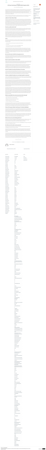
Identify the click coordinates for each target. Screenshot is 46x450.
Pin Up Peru (15, 379)
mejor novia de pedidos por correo (18, 329)
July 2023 (6, 178)
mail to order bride (16, 321)
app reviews (15, 205)
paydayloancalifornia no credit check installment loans (17, 362)
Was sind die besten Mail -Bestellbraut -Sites (17, 423)
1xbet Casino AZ (16, 182)
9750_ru (15, 200)
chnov (15, 266)
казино (15, 436)
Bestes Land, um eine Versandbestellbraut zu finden (17, 221)
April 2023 (6, 182)
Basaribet (15, 213)
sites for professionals (16, 403)
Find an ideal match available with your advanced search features (36, 9)
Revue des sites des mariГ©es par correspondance (18, 393)
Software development (17, 410)
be (14, 214)
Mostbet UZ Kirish (16, 346)
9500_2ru (15, 195)
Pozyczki (15, 384)
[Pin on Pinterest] (19, 139)
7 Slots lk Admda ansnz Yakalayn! (36, 15)
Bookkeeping (16, 231)
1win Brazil (15, 173)
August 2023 (6, 177)
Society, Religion (16, 409)
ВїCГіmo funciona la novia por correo (17, 433)
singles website (16, 400)
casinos (15, 259)
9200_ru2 (15, 191)
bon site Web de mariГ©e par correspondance (17, 230)
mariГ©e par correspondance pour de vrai (18, 323)
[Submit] (40, 4)
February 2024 (7, 169)
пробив (15, 441)
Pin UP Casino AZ (16, 378)
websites (15, 426)
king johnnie (15, 313)
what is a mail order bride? (17, 429)
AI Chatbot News (16, 204)
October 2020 (7, 209)
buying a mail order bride (17, 248)
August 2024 (6, 161)
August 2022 (6, 192)
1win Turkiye (15, 178)
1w (14, 169)
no (14, 350)
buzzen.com (22, 122)
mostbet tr (15, 344)
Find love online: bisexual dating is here (36, 13)
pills (14, 371)
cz (14, 275)
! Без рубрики (16, 156)
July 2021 (6, 204)
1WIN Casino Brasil (16, 174)
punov (15, 388)
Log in (24, 156)
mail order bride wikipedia (17, 318)
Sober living (15, 406)
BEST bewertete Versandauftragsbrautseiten (17, 216)
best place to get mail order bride (18, 219)
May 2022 (6, 196)
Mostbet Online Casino (17, 340)
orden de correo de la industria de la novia (18, 356)
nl (14, 349)
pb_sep (15, 369)
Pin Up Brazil (15, 375)
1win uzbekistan (16, 179)
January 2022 (6, 201)
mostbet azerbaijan (16, 336)
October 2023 (7, 174)
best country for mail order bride (18, 218)
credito (15, 271)
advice (15, 201)
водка (15, 435)
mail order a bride (16, 317)
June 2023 (6, 179)
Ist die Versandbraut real (17, 305)
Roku (15, 394)
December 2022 (7, 187)
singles (15, 399)
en (14, 280)
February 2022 (7, 200)
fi (14, 284)
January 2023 (6, 186)
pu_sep (15, 387)
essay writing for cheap (17, 283)
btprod (15, 243)
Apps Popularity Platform (27, 148)
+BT (14, 161)
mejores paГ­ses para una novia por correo (18, 331)
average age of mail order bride (18, 209)
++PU (15, 160)
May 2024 (6, 165)
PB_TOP (15, 370)
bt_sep (15, 239)
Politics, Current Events (17, 382)
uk (14, 414)
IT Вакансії (15, 308)
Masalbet (15, 324)
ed (14, 279)
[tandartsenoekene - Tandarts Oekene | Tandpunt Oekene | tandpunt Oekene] (8, 1)
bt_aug (15, 235)
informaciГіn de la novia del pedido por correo (18, 303)
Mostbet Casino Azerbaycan (17, 337)
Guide (15, 296)
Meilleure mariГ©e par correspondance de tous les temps (18, 328)
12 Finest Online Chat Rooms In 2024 (11, 148)
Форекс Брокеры (16, 444)
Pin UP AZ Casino (16, 374)
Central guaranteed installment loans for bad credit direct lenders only (18, 262)
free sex (15, 293)
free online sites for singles (17, 292)
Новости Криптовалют (17, 440)
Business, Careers (16, 244)
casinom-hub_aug (16, 258)
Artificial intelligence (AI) (17, 208)
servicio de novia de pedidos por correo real (18, 396)
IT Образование (16, 309)
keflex (15, 312)
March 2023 (6, 183)
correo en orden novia (16, 270)
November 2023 (7, 173)
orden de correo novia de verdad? (18, 357)
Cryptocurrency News (17, 274)
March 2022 (6, 199)
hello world (15, 299)
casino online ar (16, 255)
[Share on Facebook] (15, 139)
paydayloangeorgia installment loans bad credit (18, 364)
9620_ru (15, 199)
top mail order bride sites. (17, 413)
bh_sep (15, 224)
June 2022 (6, 195)
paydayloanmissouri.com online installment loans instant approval (18, 366)
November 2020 (7, 208)
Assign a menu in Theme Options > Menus (18, 1)
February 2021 (7, 205)
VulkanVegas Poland (16, 419)
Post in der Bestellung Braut (17, 383)
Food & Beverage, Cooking (17, 287)
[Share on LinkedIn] (20, 139)
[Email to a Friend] (18, 139)
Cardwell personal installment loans (17, 250)
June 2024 (6, 164)
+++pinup (15, 157)
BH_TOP (15, 225)
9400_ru (15, 192)
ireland (15, 304)
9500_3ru (15, 196)
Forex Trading (16, 288)
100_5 (15, 165)
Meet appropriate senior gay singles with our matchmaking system (36, 18)
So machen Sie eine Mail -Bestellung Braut (17, 405)
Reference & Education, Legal (17, 391)
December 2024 (7, 156)
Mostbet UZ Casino (16, 345)
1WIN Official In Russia (17, 177)
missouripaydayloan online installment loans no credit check (18, 333)
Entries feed (25, 157)
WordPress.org (25, 160)
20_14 (15, 187)
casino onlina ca (16, 254)
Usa (14, 418)
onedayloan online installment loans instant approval (17, 352)
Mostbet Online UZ (16, 341)
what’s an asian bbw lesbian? (36, 11)
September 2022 (7, 191)
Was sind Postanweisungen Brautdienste (17, 425)
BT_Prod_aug (16, 236)
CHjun (15, 265)
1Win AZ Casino (16, 170)
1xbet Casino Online (16, 183)
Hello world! (34, 24)
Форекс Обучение (16, 445)
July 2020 (6, 213)
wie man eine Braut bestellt (17, 430)
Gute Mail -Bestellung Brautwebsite (16, 298)
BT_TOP (15, 240)
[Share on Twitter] (17, 139)
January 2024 (6, 170)
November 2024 (7, 157)
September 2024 (7, 160)
